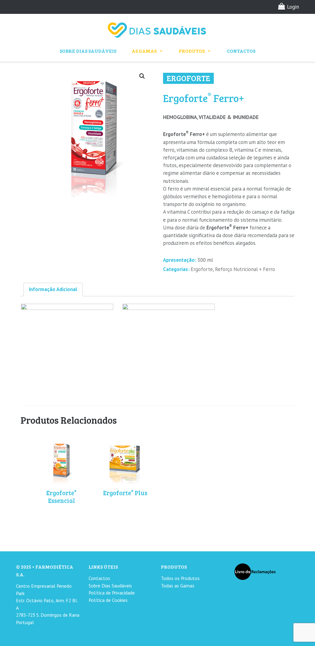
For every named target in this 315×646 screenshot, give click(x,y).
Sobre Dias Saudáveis (88, 50)
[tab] (53, 289)
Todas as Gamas (177, 585)
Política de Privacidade (112, 593)
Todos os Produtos (180, 578)
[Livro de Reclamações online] (255, 571)
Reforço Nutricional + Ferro (245, 269)
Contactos (241, 50)
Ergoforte (202, 269)
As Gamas (144, 50)
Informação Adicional (53, 289)
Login (293, 6)
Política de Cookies (108, 600)
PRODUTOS (192, 50)
